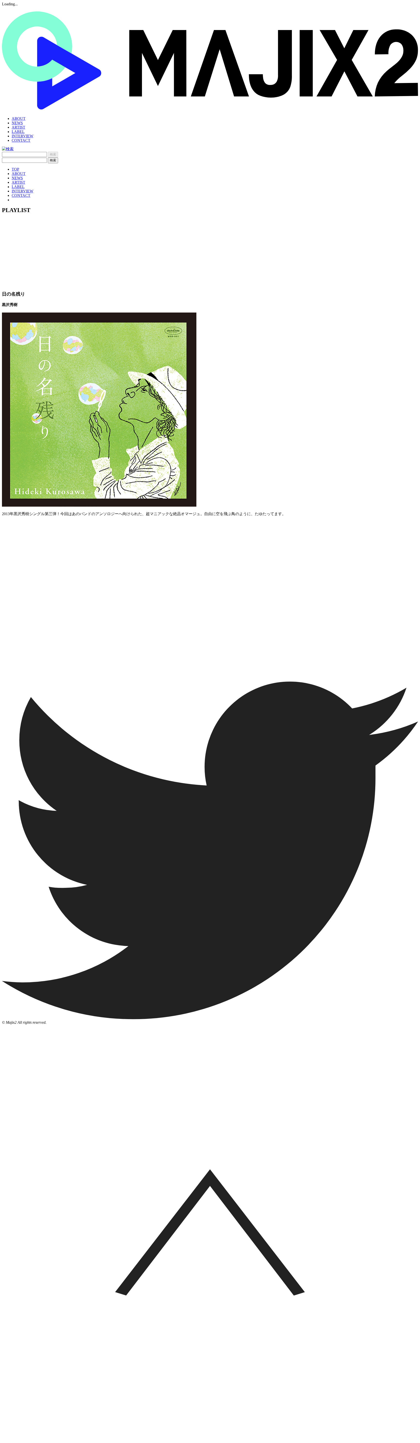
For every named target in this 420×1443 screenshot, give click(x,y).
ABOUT (19, 118)
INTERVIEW (22, 136)
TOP (15, 169)
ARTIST (18, 127)
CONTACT (21, 140)
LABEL (18, 132)
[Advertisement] (210, 252)
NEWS (17, 123)
